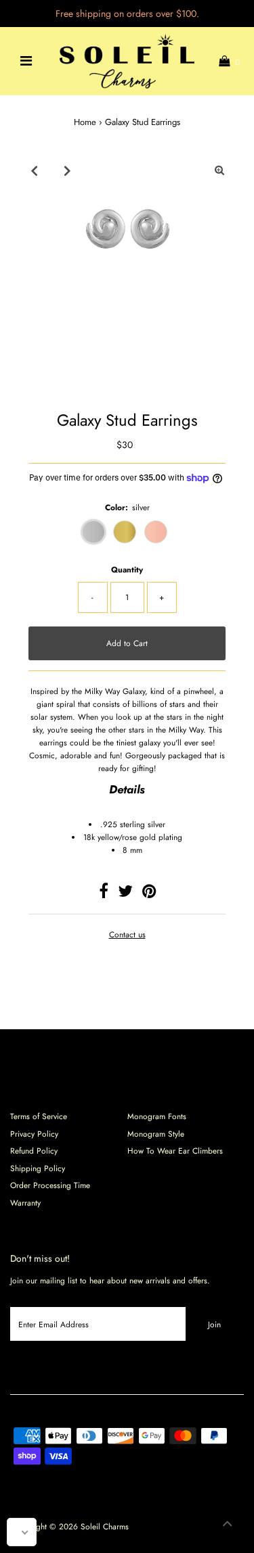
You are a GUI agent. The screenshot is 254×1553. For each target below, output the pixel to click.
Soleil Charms (105, 1526)
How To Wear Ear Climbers (175, 1150)
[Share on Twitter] (125, 893)
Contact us (127, 934)
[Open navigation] (26, 61)
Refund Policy (34, 1150)
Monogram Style (155, 1133)
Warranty (25, 1202)
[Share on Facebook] (103, 893)
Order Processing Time (50, 1185)
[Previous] (34, 170)
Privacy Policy (34, 1133)
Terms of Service (38, 1116)
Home (85, 122)
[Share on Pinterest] (149, 893)
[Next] (68, 170)
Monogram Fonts (156, 1116)
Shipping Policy (37, 1168)
